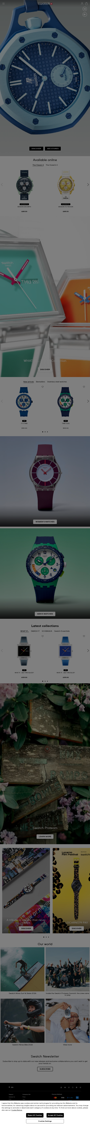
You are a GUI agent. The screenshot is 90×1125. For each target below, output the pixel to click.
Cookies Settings (45, 1121)
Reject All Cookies (35, 1115)
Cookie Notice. (16, 1110)
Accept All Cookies (55, 1115)
